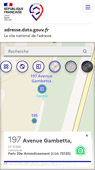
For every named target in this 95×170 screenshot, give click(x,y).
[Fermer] (87, 136)
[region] (47, 106)
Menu (88, 7)
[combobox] (47, 51)
